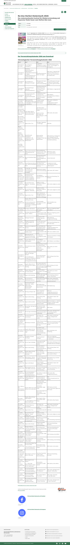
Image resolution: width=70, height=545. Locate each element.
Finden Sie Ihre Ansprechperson (53, 529)
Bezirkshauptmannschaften (30, 534)
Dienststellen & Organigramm (30, 533)
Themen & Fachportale (29, 535)
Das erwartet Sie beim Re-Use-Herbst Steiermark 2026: (29, 53)
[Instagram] (22, 512)
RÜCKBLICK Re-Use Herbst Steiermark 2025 (27, 485)
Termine (36, 8)
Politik (26, 537)
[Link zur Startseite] (7, 3)
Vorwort (6, 14)
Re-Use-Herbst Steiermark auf (27, 48)
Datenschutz (19, 543)
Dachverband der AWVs (18, 4)
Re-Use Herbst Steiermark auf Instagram (37, 509)
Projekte (6, 20)
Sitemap (32, 543)
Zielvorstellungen (8, 27)
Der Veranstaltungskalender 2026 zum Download (35, 56)
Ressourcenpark (8, 18)
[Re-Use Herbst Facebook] (22, 499)
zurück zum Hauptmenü (9, 28)
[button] (64, 0)
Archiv (6, 25)
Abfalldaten (7, 22)
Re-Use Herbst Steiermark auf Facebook (36, 496)
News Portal (27, 538)
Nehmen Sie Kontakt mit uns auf (53, 531)
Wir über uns (7, 15)
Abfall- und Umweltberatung (40, 4)
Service (55, 4)
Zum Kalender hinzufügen (59, 29)
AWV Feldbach (30, 8)
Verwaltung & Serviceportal (30, 531)
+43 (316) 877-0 (10, 534)
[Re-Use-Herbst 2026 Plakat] (22, 38)
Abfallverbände (28, 4)
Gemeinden (50, 4)
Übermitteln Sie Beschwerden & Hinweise (54, 533)
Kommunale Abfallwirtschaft (15, 8)
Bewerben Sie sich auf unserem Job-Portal (54, 535)
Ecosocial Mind (22, 490)
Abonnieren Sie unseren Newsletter (53, 537)
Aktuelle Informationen (9, 12)
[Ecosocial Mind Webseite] (62, 489)
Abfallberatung (8, 17)
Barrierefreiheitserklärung (26, 543)
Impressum (14, 543)
